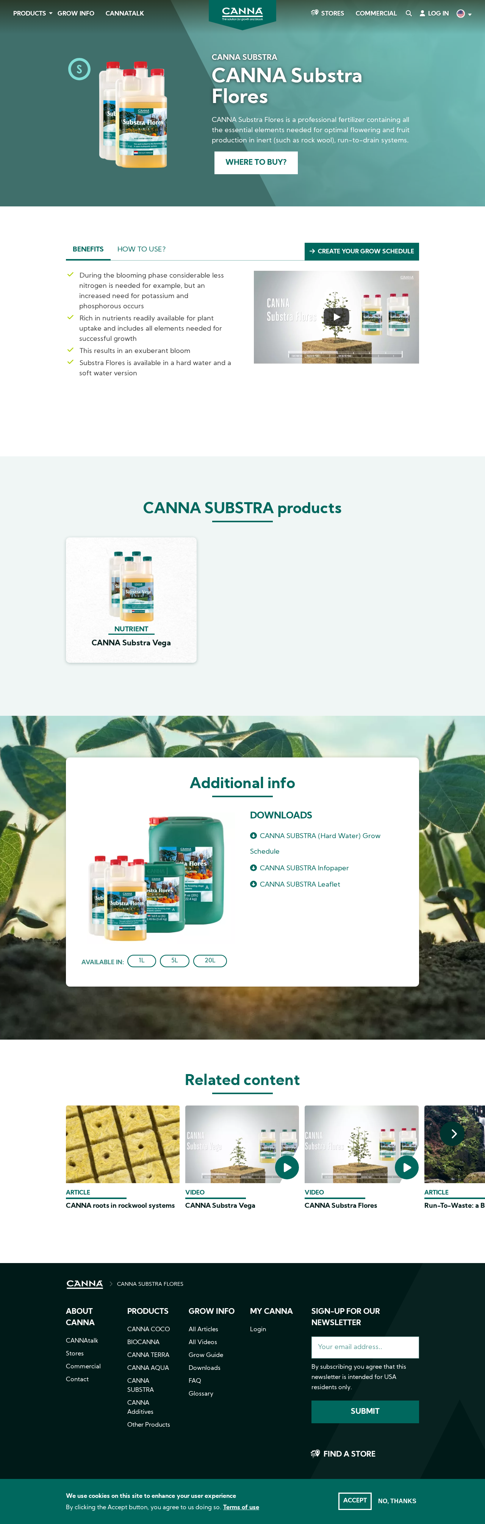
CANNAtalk (125, 14)
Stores (332, 14)
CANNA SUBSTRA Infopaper (304, 868)
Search (408, 14)
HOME (85, 1284)
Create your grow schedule (366, 252)
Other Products (148, 1425)
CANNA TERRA (148, 1355)
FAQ (195, 1381)
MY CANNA (271, 1312)
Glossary (201, 1394)
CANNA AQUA (148, 1368)
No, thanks (397, 1501)
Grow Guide (206, 1355)
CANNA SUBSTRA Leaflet (300, 884)
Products (29, 14)
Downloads (205, 1368)
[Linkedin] (15, 109)
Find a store (349, 1454)
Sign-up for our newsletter (345, 1317)
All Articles (203, 1330)
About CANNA (80, 1317)
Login (258, 1330)
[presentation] (452, 1133)
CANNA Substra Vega (220, 1206)
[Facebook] (15, 67)
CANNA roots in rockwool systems (120, 1206)
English (463, 14)
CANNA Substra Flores (341, 1206)
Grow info (212, 1312)
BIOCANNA (143, 1343)
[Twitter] (15, 88)
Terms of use (241, 1508)
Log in (438, 14)
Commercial (376, 14)
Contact (77, 1380)
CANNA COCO (148, 1330)
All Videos (203, 1343)
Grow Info (76, 14)
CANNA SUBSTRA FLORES (150, 1284)
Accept (355, 1501)
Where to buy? (256, 163)
